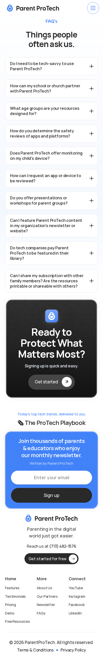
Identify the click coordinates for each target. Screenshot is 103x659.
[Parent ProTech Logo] (33, 8)
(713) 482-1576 (62, 546)
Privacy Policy (73, 650)
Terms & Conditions (35, 650)
